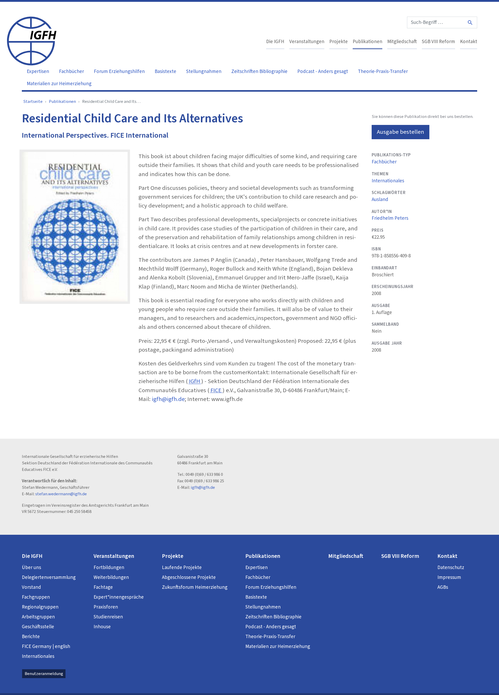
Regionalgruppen (40, 607)
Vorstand (31, 587)
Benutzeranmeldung (44, 674)
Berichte (31, 636)
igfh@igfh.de (168, 399)
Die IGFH (275, 41)
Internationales (388, 180)
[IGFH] (31, 40)
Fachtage (103, 587)
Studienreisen (108, 616)
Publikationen (367, 41)
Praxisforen (106, 607)
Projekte (338, 41)
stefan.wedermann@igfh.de (61, 494)
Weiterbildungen (111, 577)
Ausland (380, 199)
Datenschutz (450, 567)
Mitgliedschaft (402, 41)
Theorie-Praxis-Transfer (383, 71)
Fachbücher (71, 71)
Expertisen (38, 71)
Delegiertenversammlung (49, 577)
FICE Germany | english (46, 646)
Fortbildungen (109, 567)
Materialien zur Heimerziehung (59, 83)
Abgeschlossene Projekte (189, 577)
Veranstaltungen (306, 41)
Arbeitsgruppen (38, 616)
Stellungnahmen (203, 71)
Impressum (449, 577)
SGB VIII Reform (438, 41)
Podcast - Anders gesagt (322, 71)
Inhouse (102, 626)
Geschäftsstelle (38, 626)
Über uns (31, 567)
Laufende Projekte (182, 567)
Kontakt (468, 41)
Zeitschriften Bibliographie (259, 71)
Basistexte (165, 71)
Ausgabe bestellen (400, 132)
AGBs (442, 587)
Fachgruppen (36, 597)
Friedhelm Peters (390, 218)
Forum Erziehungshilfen (119, 71)
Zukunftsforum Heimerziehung (194, 587)
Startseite (33, 101)
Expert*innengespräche (119, 597)
